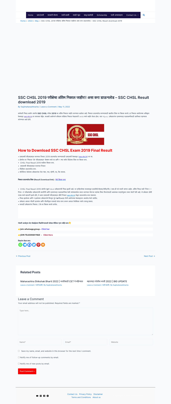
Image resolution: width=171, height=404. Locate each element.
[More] (43, 245)
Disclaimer (98, 394)
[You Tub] (37, 396)
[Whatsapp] (20, 245)
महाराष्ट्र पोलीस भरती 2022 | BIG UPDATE (107, 281)
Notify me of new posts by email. (34, 364)
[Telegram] (25, 245)
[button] (137, 15)
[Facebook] (29, 245)
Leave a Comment (48, 107)
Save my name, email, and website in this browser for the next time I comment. (56, 351)
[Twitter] (34, 245)
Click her (46, 229)
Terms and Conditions (81, 397)
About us (97, 397)
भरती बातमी (39, 285)
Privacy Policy (85, 394)
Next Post (149, 256)
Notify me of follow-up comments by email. (39, 357)
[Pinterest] (38, 245)
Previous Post (23, 256)
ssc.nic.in (71, 195)
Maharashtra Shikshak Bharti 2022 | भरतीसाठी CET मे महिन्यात (51, 281)
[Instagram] (41, 396)
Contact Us (72, 394)
